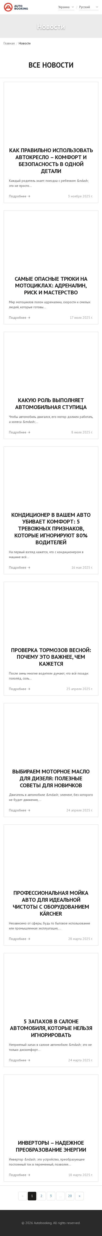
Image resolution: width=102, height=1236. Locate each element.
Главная (9, 43)
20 (70, 1196)
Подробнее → (19, 196)
